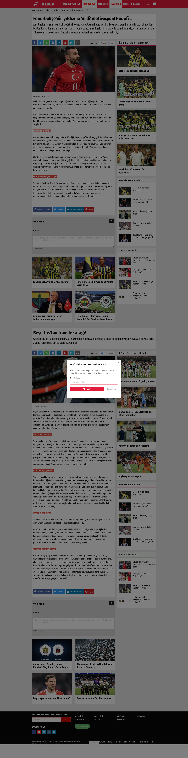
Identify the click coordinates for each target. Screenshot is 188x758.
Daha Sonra (111, 389)
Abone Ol (87, 389)
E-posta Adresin (76, 378)
